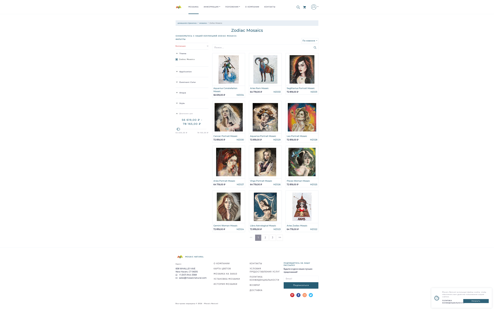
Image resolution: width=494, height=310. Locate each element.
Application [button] (185, 72)
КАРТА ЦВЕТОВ (222, 269)
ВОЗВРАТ (255, 285)
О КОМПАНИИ (252, 7)
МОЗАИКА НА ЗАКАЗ (225, 274)
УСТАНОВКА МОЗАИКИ (227, 279)
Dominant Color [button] (187, 82)
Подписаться (301, 285)
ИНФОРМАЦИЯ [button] (211, 7)
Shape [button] (182, 93)
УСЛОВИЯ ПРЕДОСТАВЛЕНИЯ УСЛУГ (265, 270)
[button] (298, 7)
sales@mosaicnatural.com (192, 278)
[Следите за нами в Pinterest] (292, 295)
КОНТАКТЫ (269, 7)
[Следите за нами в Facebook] (298, 295)
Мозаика (193, 7)
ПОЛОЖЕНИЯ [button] (232, 7)
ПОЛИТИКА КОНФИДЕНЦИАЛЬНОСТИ (264, 278)
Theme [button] (182, 54)
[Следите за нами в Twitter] (310, 295)
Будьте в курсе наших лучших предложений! (298, 270)
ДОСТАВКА (256, 290)
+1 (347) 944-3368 (187, 275)
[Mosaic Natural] (179, 9)
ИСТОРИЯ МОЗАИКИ (225, 284)
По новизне (309, 40)
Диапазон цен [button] (186, 113)
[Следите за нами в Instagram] (304, 295)
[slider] (178, 129)
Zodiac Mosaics (187, 59)
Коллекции (181, 46)
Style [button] (182, 103)
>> (280, 237)
